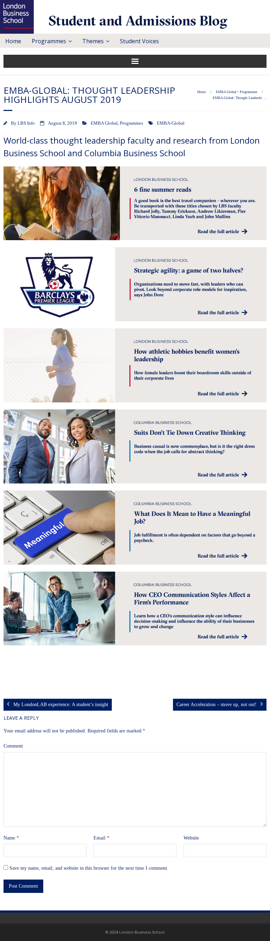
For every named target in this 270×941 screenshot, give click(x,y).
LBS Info (26, 123)
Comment (13, 746)
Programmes (49, 41)
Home (13, 41)
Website (191, 838)
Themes (93, 41)
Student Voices (139, 41)
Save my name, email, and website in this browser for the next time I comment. (88, 868)
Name (11, 838)
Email (101, 838)
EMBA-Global (171, 123)
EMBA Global (226, 92)
